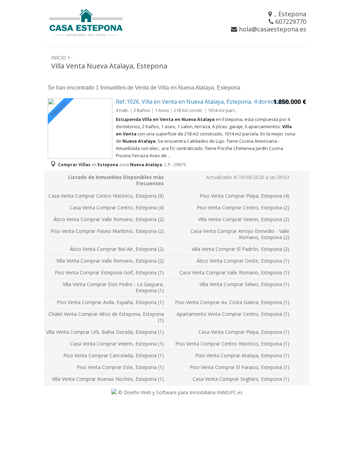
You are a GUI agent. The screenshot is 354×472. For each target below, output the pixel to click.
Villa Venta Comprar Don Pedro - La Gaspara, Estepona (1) (113, 287)
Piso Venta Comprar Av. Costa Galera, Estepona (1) (232, 302)
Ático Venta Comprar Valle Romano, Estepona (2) (109, 219)
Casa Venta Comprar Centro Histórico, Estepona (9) (106, 195)
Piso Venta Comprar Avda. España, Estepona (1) (110, 302)
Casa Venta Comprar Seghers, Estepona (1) (241, 379)
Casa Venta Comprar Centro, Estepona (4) (117, 207)
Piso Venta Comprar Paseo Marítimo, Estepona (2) (107, 231)
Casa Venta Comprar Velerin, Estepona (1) (117, 343)
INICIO (58, 57)
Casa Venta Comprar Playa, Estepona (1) (243, 332)
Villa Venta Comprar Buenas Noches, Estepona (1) (108, 379)
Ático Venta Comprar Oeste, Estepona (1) (243, 260)
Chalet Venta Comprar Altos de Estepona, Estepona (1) (106, 317)
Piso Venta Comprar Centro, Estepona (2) (243, 207)
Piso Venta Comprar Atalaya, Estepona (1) (242, 355)
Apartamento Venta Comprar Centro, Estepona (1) (233, 314)
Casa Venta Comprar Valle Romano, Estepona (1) (234, 272)
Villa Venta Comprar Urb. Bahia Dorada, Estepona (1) (105, 332)
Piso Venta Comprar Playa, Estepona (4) (244, 195)
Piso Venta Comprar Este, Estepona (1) (120, 367)
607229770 (289, 21)
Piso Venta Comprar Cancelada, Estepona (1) (113, 355)
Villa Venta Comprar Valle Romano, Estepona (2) (110, 260)
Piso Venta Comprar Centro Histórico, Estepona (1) (232, 343)
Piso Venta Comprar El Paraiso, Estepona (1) (239, 367)
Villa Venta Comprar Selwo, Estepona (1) (244, 284)
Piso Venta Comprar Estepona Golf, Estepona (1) (109, 272)
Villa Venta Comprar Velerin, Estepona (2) (243, 219)
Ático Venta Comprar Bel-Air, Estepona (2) (117, 249)
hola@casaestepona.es (271, 29)
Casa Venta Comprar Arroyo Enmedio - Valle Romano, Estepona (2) (239, 234)
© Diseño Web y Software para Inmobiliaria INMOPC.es (180, 392)
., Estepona (289, 14)
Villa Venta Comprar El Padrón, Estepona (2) (240, 249)
